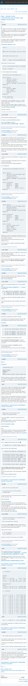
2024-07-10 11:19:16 (22, 568)
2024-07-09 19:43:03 (22, 384)
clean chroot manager (7, 132)
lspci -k (3, 362)
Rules (5, 8)
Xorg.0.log (10, 278)
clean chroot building (5, 130)
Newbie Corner (10, 16)
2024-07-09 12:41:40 (22, 201)
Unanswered (24, 11)
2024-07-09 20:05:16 (22, 409)
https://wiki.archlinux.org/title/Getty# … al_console (15, 552)
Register (12, 8)
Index (2, 8)
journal (7, 499)
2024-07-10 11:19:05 (22, 548)
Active (19, 11)
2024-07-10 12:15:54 (22, 649)
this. (6, 244)
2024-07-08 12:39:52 (22, 114)
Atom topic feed (24, 679)
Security (19, 2)
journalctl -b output (10, 424)
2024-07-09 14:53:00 (22, 325)
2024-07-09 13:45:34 (22, 273)
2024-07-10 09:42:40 (22, 514)
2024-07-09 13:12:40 (22, 249)
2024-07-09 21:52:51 (22, 484)
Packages (7, 2)
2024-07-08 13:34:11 (22, 135)
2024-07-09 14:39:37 (22, 313)
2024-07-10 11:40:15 (22, 632)
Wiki (11, 2)
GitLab (15, 2)
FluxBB (25, 681)
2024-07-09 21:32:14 (22, 439)
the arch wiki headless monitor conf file (16, 105)
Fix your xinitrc (9, 406)
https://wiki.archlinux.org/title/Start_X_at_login (13, 554)
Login (16, 8)
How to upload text (5, 405)
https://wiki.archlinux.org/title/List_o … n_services (14, 287)
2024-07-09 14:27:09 (22, 281)
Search (8, 8)
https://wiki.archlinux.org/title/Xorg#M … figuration (12, 123)
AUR (23, 2)
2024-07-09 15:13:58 (22, 359)
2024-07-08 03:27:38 (22, 24)
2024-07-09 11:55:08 (22, 154)
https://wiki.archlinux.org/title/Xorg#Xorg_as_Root (12, 560)
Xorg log (7, 426)
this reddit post (8, 44)
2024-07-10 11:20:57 (22, 616)
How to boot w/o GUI (14, 405)
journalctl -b (4, 364)
